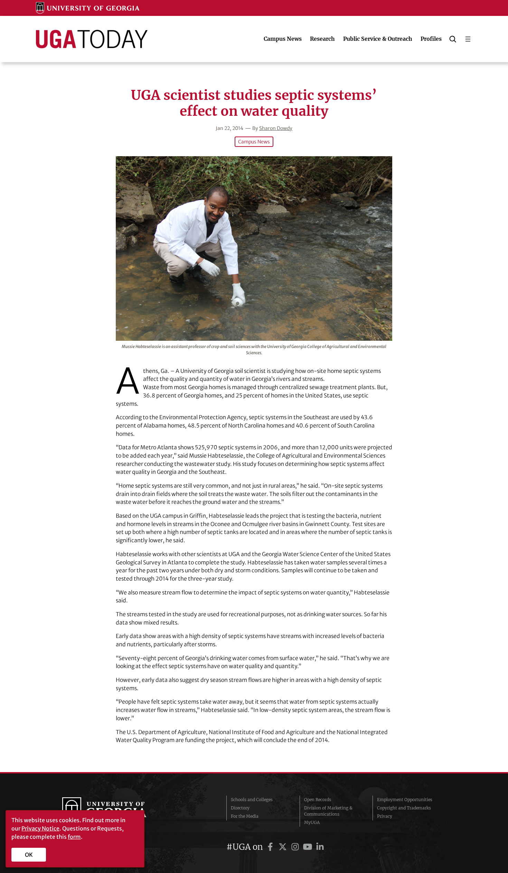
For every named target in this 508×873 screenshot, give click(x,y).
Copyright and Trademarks (404, 807)
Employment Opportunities (404, 799)
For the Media (244, 816)
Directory (240, 807)
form (74, 836)
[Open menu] (468, 39)
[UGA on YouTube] (308, 847)
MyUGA (312, 822)
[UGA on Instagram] (296, 847)
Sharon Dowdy (275, 128)
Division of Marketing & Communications (328, 811)
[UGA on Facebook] (271, 847)
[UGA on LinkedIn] (320, 847)
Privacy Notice (40, 828)
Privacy (384, 816)
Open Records (317, 799)
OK (29, 854)
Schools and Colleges (252, 799)
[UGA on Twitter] (283, 847)
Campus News (254, 142)
